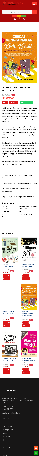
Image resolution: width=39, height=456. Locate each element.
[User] (24, 19)
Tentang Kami (8, 429)
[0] (15, 19)
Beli (7, 102)
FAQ (5, 443)
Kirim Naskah (8, 439)
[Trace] (20, 19)
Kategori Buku (8, 433)
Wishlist (19, 102)
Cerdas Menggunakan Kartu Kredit (27, 316)
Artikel (5, 436)
